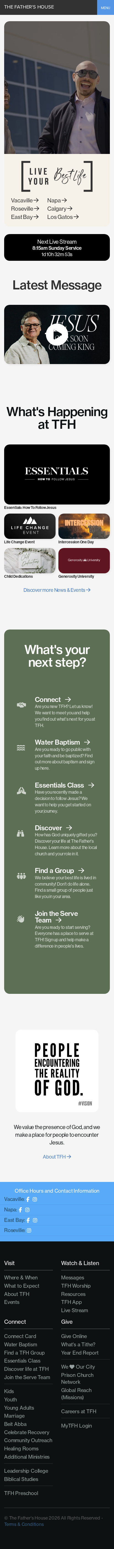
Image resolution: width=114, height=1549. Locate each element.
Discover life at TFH (26, 1369)
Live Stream (74, 1310)
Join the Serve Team (27, 1377)
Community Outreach (28, 1440)
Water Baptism (20, 1344)
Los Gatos (60, 217)
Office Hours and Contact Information (57, 1191)
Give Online (74, 1336)
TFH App (71, 1302)
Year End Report (80, 1353)
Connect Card (20, 1336)
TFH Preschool (21, 1493)
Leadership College (26, 1471)
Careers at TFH (78, 1411)
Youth (10, 1399)
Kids (9, 1391)
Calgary (57, 208)
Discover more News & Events (55, 590)
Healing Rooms (21, 1448)
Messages (72, 1277)
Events (11, 1302)
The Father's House (29, 6)
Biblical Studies (21, 1479)
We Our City (78, 1367)
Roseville (22, 208)
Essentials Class (22, 1361)
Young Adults (19, 1408)
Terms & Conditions (24, 1524)
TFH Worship (76, 1286)
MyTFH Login (76, 1426)
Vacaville (22, 200)
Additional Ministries (27, 1457)
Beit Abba (15, 1424)
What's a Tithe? (78, 1344)
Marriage (14, 1416)
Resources (73, 1294)
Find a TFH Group (24, 1353)
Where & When (21, 1277)
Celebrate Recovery (26, 1432)
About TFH (54, 1157)
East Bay (22, 217)
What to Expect (21, 1286)
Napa (54, 200)
